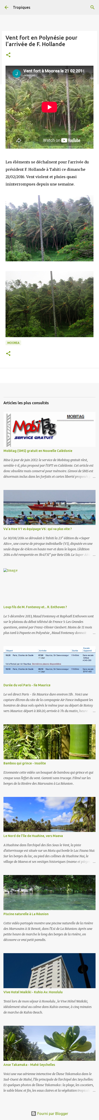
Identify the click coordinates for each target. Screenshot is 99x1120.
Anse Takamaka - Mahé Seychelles (29, 1065)
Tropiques (21, 7)
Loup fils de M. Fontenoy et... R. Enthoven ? (35, 607)
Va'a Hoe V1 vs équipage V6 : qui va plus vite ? (37, 529)
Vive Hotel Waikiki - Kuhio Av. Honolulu (33, 992)
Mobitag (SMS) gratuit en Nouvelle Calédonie (37, 451)
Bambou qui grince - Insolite (24, 763)
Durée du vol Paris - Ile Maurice (26, 685)
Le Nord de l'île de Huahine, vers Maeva (33, 836)
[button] (8, 55)
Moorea (13, 342)
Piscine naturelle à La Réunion (26, 914)
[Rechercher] (92, 7)
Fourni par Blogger (52, 1113)
